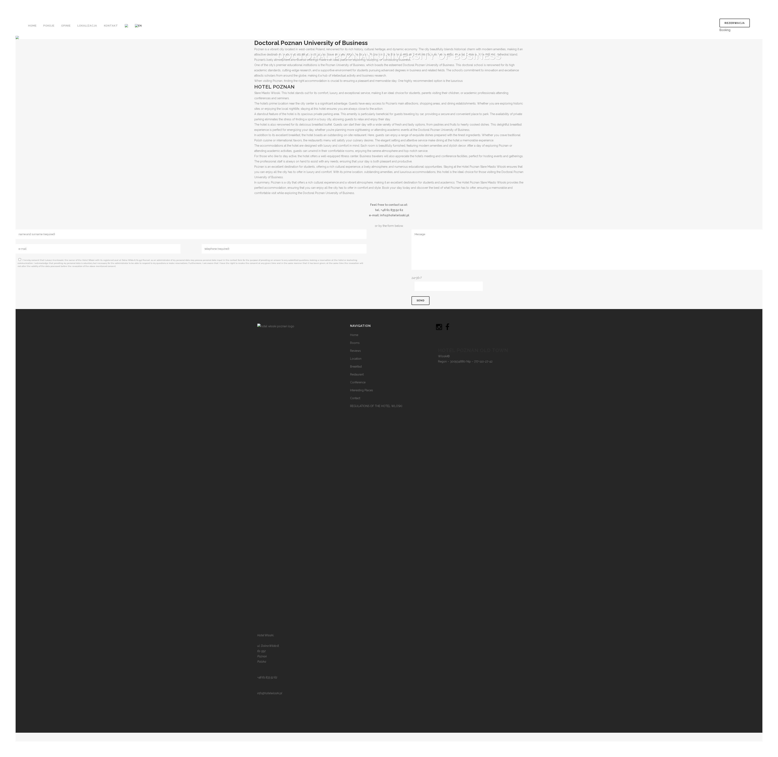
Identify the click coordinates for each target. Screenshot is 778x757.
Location (355, 358)
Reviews (355, 350)
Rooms (355, 342)
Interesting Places (361, 390)
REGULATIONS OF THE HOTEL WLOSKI (376, 406)
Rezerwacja (735, 23)
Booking (724, 30)
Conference (357, 382)
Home (354, 335)
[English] (138, 26)
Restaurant (357, 374)
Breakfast (356, 366)
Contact (355, 398)
